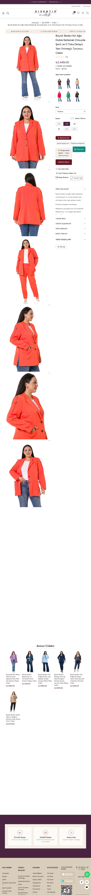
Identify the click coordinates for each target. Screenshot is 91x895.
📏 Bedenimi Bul (63, 138)
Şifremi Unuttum (38, 876)
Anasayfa (5, 873)
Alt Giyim (50, 876)
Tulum (49, 889)
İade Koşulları (6, 888)
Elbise (49, 886)
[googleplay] (67, 881)
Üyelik (4, 879)
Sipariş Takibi (75, 6)
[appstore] (67, 874)
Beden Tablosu (80, 118)
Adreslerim (36, 886)
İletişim (4, 876)
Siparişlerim (37, 883)
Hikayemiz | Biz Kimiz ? (9, 884)
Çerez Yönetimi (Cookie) (23, 889)
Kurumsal (86, 6)
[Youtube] (87, 887)
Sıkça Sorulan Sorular (7, 892)
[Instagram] (87, 882)
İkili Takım (50, 883)
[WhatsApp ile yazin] (87, 874)
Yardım (35, 892)
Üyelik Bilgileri (37, 873)
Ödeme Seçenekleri (63, 224)
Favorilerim (36, 889)
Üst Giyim (50, 873)
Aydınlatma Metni (24, 881)
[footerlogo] (82, 868)
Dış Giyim (50, 879)
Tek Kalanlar (51, 892)
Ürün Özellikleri (62, 189)
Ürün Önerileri (61, 229)
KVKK (20, 884)
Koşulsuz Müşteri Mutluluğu (24, 877)
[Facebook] (82, 882)
